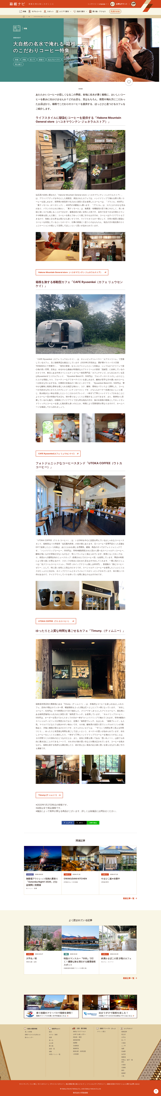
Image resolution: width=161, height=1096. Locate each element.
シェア (69, 823)
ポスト (82, 823)
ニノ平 (123, 1046)
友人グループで (54, 60)
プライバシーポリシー (57, 1084)
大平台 (123, 1037)
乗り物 (51, 1046)
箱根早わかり (56, 1029)
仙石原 (123, 1054)
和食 (16, 60)
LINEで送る (93, 823)
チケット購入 (101, 1031)
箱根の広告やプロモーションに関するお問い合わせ (123, 1084)
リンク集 (33, 1084)
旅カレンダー (29, 1037)
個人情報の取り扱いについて (75, 1084)
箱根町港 (76, 1048)
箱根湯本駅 (76, 1040)
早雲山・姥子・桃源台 (127, 1061)
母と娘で (18, 64)
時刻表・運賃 (77, 1037)
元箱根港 (76, 1045)
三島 (122, 1076)
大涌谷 (123, 1065)
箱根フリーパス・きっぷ (108, 1028)
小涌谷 (123, 1043)
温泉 (50, 1037)
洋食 (24, 60)
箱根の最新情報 (32, 1029)
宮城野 (123, 1051)
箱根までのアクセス (79, 1031)
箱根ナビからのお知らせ (32, 1034)
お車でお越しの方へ (79, 1034)
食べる (51, 1040)
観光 (50, 1032)
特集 (29, 16)
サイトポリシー (43, 1084)
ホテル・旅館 (53, 1034)
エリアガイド (128, 1028)
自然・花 (52, 1049)
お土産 (51, 1043)
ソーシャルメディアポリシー (96, 1084)
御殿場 (123, 1057)
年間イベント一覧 (54, 1054)
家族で (41, 60)
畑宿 (122, 1070)
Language (102, 4)
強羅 (122, 1048)
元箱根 (123, 1067)
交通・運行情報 (82, 1028)
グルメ (66, 60)
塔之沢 (123, 1034)
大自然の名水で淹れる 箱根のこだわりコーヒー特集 (42, 16)
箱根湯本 (124, 1031)
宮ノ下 (32, 60)
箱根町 (123, 1073)
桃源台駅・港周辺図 (79, 1051)
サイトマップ (23, 1084)
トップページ (92, 4)
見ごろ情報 (28, 1032)
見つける (116, 11)
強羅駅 (75, 1043)
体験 (50, 1051)
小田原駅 (76, 1054)
